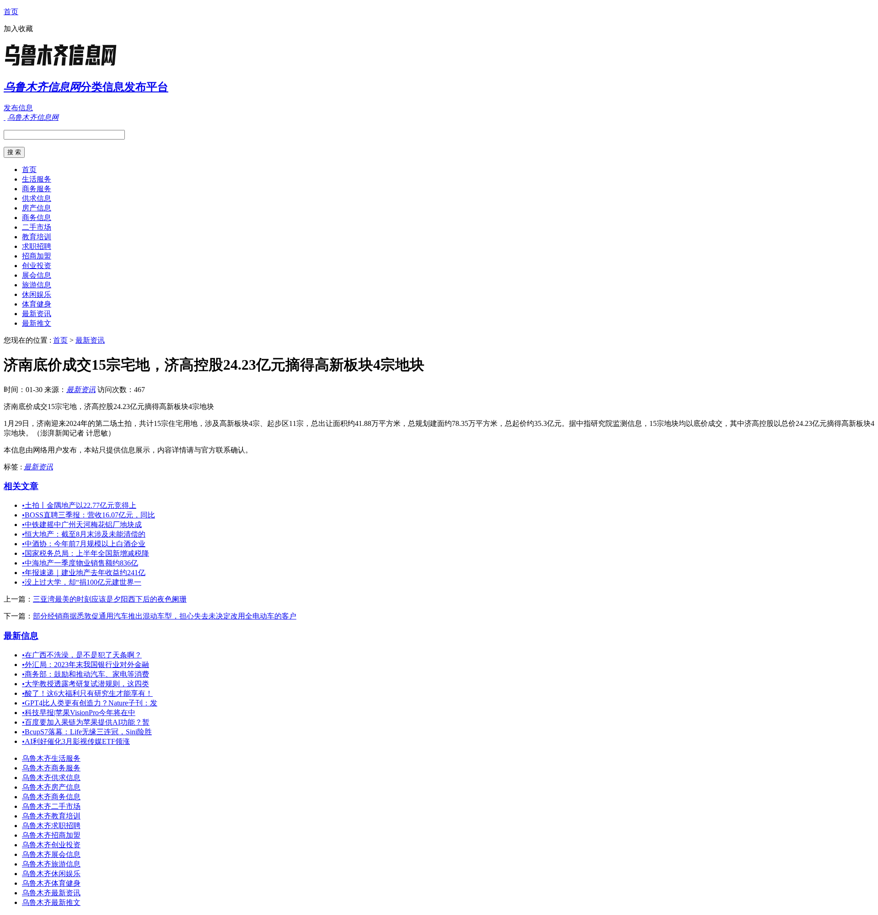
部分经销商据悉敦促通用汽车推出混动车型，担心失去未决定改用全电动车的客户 (164, 616)
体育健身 (36, 304)
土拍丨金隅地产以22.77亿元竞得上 (79, 505)
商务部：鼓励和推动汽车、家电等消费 (85, 674)
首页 (11, 12)
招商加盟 (36, 256)
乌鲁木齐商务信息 (51, 797)
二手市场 (36, 227)
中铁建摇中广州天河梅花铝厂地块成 (82, 524)
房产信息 (36, 208)
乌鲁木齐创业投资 (51, 845)
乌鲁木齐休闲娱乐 (51, 873)
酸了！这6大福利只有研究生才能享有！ (87, 693)
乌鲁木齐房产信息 (51, 787)
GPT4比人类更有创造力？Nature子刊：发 (89, 703)
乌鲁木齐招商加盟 (51, 835)
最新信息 (21, 635)
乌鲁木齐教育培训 (51, 816)
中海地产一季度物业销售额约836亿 (80, 563)
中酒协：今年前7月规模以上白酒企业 (83, 544)
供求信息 (36, 198)
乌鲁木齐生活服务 (51, 758)
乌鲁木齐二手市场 (51, 806)
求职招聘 (36, 246)
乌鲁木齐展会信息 (51, 854)
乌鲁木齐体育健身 (51, 883)
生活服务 (36, 179)
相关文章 (21, 486)
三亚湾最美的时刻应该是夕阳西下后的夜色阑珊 (110, 599)
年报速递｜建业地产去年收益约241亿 (83, 572)
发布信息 (18, 108)
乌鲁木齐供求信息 (51, 777)
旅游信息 (36, 285)
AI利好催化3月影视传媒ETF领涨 (76, 741)
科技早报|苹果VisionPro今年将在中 (78, 712)
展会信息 (36, 275)
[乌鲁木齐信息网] (61, 66)
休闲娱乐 (36, 294)
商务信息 (36, 217)
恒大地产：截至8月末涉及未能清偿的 (83, 534)
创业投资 (36, 265)
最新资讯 (36, 314)
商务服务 (36, 189)
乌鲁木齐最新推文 (51, 902)
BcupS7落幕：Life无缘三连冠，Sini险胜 (87, 732)
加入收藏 (18, 28)
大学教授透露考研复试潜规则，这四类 (85, 684)
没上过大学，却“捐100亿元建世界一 (81, 582)
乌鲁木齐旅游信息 (51, 864)
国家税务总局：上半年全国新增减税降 (85, 553)
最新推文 (36, 323)
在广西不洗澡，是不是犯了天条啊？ (82, 655)
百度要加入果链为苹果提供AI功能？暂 (86, 722)
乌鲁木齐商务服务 (51, 768)
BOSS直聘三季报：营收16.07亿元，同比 (88, 515)
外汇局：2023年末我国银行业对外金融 (85, 664)
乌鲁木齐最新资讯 (51, 893)
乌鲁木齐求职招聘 (51, 825)
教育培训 (36, 237)
